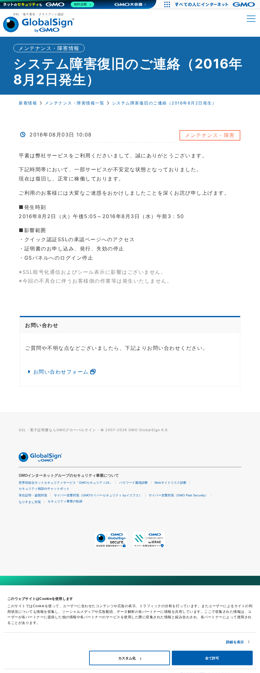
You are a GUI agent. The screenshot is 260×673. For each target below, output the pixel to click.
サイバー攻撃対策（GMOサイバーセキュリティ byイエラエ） (98, 495)
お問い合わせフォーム (61, 371)
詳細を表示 (235, 642)
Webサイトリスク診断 (170, 482)
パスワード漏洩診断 (133, 482)
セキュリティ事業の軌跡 (65, 501)
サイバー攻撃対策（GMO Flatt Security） (178, 495)
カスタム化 (127, 658)
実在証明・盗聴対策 (33, 495)
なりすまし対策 (30, 502)
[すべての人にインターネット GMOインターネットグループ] (216, 4)
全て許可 (212, 658)
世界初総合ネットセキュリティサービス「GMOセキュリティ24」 (66, 482)
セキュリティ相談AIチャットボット (44, 488)
